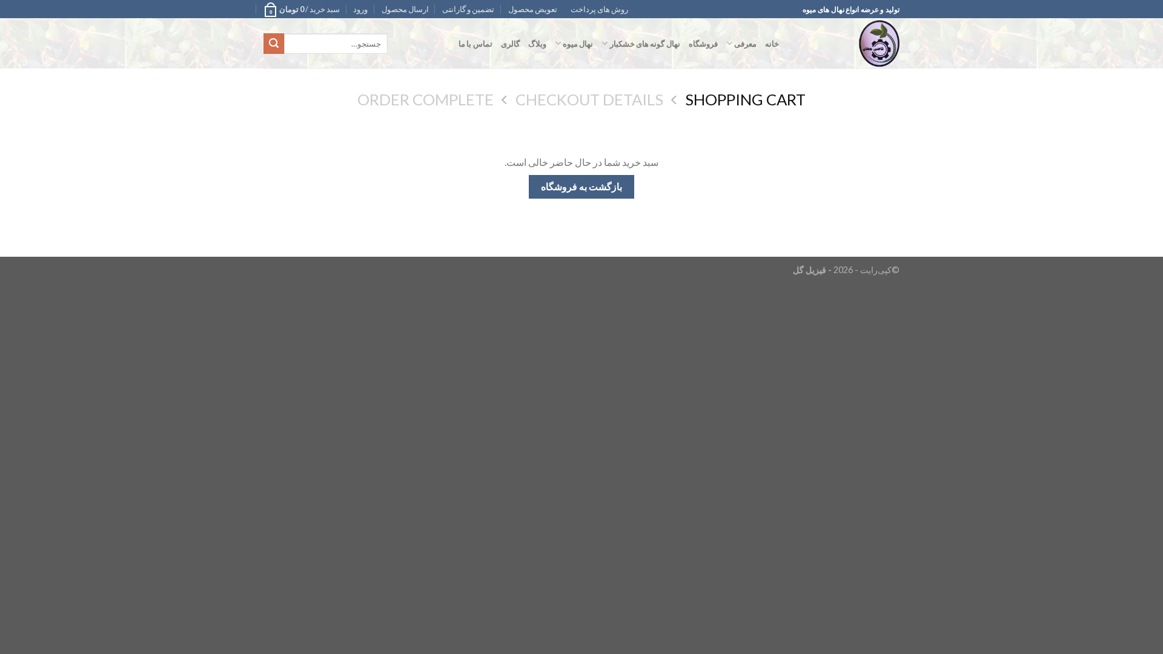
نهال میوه (578, 43)
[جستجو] (273, 43)
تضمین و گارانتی (468, 9)
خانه (772, 43)
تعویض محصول (532, 9)
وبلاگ (537, 43)
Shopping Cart (745, 99)
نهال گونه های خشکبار (645, 43)
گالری (510, 43)
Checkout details (589, 99)
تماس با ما (475, 43)
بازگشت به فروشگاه (582, 186)
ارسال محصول (405, 9)
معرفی (745, 43)
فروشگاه (703, 43)
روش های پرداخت (599, 9)
